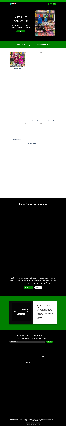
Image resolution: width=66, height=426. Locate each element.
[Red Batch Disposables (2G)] (17, 104)
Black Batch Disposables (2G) (49, 120)
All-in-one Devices (26, 3)
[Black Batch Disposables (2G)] (48, 86)
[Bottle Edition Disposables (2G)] (17, 59)
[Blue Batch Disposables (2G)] (48, 157)
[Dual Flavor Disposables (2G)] (32, 86)
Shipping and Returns (36, 3)
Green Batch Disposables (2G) (33, 143)
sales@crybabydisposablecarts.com (50, 0)
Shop (22, 3)
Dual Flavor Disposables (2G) (33, 120)
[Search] (48, 4)
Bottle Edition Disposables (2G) (17, 68)
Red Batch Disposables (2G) (17, 139)
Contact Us (44, 3)
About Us (41, 3)
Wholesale (31, 3)
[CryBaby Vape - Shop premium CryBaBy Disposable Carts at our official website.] (12, 3)
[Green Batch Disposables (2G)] (32, 132)
